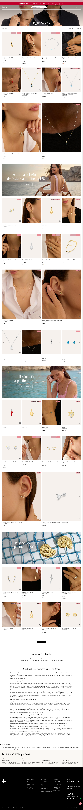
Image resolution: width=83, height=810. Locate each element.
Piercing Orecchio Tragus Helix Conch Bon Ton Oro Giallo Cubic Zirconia (10, 225)
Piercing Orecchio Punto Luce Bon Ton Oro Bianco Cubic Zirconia (55, 522)
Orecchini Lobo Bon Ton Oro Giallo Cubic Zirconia (52, 320)
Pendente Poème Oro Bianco (47, 93)
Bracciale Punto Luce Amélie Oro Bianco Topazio (50, 58)
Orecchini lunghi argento (13, 749)
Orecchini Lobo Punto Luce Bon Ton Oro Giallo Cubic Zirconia (10, 462)
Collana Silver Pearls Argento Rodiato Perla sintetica (10, 356)
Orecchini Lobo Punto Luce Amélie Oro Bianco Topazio (69, 356)
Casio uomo (18, 747)
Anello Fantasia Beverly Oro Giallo (68, 259)
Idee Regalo (15, 14)
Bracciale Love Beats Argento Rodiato (69, 58)
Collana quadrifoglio (51, 747)
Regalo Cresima (35, 660)
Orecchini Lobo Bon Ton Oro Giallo (29, 224)
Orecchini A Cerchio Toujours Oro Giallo (30, 58)
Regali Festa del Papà (25, 660)
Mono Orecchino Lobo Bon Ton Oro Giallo (49, 629)
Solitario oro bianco (40, 747)
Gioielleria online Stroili (6, 14)
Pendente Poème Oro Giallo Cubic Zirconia (11, 153)
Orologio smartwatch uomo (7, 747)
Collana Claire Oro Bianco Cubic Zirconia (10, 260)
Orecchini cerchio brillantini (28, 747)
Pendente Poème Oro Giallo (8, 57)
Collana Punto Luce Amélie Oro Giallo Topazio (29, 94)
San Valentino (62, 658)
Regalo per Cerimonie (23, 658)
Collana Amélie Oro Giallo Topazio (29, 356)
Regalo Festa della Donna (57, 660)
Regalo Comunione (45, 660)
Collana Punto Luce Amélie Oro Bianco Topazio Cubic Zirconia (69, 94)
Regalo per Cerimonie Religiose (36, 658)
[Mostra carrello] (80, 7)
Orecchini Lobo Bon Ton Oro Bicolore (69, 628)
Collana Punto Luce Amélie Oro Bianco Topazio (53, 153)
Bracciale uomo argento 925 (64, 747)
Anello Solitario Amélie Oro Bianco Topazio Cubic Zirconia (68, 593)
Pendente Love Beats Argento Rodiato (49, 355)
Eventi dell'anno (56, 787)
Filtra (78, 28)
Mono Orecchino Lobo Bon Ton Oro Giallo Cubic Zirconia (69, 462)
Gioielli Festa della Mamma (51, 658)
